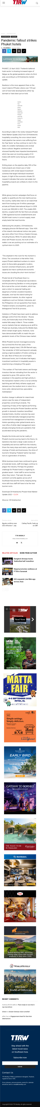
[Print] (19, 51)
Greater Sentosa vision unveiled (19, 1012)
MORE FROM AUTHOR (28, 553)
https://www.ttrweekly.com (20, 538)
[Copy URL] (24, 51)
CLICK (15, 494)
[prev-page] (3, 589)
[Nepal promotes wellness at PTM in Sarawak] (7, 571)
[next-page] (7, 589)
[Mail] (18, 543)
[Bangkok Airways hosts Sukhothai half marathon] (7, 561)
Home (3, 33)
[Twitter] (9, 51)
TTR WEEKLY (6, 48)
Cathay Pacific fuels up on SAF (30, 524)
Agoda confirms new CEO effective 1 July (9, 524)
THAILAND (14, 36)
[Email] (14, 51)
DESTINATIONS (11, 33)
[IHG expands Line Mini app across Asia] (7, 581)
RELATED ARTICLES (10, 553)
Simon (4, 1012)
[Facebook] (4, 51)
